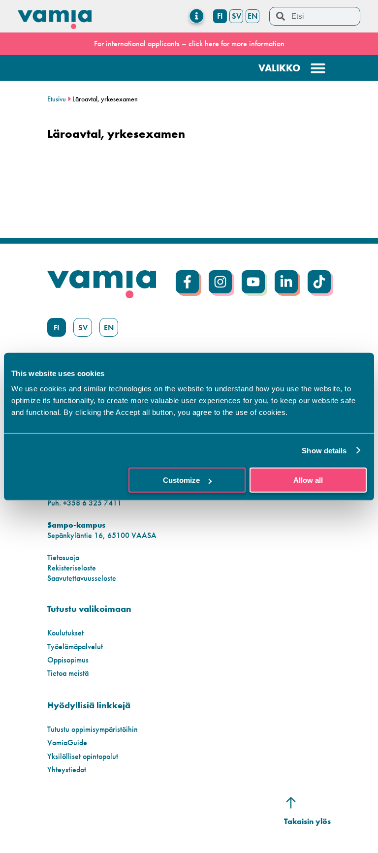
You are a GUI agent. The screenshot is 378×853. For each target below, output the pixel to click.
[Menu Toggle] (196, 16)
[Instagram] (220, 281)
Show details (324, 450)
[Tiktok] (319, 281)
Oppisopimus (68, 660)
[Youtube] (253, 281)
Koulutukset (65, 633)
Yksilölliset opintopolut (82, 756)
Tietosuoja (63, 557)
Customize (181, 480)
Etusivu (56, 99)
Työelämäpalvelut (75, 646)
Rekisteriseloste (71, 568)
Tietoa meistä (68, 673)
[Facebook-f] (187, 281)
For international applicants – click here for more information (189, 43)
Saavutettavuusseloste (81, 578)
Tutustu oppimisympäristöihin (92, 729)
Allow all (308, 480)
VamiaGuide (67, 742)
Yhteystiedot (66, 769)
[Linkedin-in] (286, 281)
